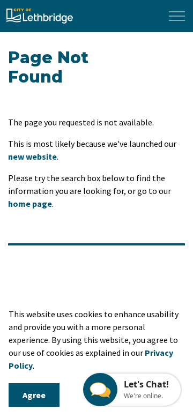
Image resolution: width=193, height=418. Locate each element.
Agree (34, 395)
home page (30, 203)
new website (32, 156)
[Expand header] (177, 16)
